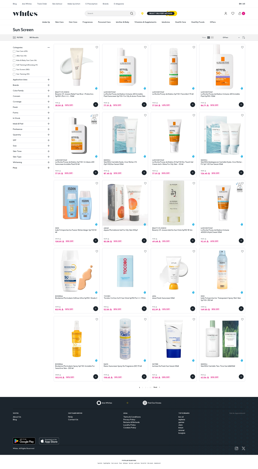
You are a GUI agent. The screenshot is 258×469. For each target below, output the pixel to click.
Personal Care (104, 22)
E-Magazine (119, 4)
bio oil (181, 416)
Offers (213, 22)
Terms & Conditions (132, 416)
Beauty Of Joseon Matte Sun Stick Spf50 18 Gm (172, 230)
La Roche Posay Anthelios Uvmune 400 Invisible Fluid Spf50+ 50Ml (220, 95)
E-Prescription (91, 4)
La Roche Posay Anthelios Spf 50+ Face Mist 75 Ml (173, 94)
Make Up (46, 22)
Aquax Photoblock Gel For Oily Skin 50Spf (121, 230)
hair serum (114, 463)
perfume (137, 463)
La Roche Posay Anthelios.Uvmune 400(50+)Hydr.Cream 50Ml (215, 231)
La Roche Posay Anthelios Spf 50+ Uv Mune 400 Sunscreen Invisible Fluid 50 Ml (74, 163)
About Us (17, 416)
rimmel (181, 430)
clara (180, 425)
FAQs (70, 416)
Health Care (180, 22)
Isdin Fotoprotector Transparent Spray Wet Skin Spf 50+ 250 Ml (221, 299)
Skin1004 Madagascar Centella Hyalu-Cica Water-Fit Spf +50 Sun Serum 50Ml (221, 163)
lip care (131, 463)
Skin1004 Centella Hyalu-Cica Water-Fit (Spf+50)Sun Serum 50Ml (120, 163)
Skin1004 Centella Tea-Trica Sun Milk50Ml (218, 366)
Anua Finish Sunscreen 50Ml (163, 298)
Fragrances (88, 22)
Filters (20, 37)
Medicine (166, 22)
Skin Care (59, 22)
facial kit (143, 463)
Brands (106, 4)
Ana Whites (27, 4)
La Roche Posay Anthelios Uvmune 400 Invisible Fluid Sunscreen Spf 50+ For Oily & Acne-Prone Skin (124, 95)
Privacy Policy (129, 419)
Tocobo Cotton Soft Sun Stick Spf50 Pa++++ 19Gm (125, 298)
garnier (181, 422)
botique (125, 463)
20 (150, 387)
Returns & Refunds (131, 422)
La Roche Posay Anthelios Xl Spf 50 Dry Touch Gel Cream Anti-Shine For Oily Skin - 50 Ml (172, 163)
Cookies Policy (129, 427)
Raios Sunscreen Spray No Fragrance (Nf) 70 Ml (123, 366)
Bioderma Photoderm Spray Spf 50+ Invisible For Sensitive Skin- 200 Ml (75, 367)
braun (180, 427)
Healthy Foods (198, 22)
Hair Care (73, 22)
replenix (181, 419)
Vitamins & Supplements (145, 22)
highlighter (106, 463)
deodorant (157, 463)
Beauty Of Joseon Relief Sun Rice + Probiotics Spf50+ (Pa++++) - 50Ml (74, 95)
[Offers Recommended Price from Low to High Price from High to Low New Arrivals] (231, 37)
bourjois (181, 433)
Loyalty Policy (129, 425)
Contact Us (73, 419)
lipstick (100, 463)
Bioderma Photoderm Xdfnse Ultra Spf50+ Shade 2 (76, 298)
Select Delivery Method (160, 13)
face (120, 463)
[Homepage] (25, 13)
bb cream (150, 463)
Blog (15, 4)
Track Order (42, 4)
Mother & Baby (122, 22)
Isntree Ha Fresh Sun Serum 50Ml (165, 366)
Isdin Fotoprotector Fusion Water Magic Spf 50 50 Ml (75, 231)
